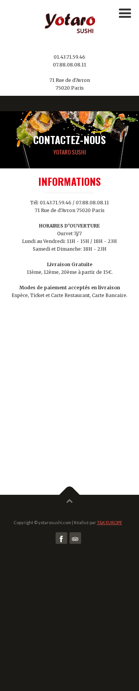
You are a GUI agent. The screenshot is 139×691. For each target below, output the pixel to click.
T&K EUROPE (109, 522)
